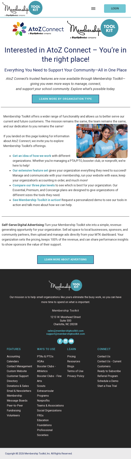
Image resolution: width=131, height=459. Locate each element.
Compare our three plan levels (34, 185)
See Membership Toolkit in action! (37, 200)
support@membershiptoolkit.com (65, 333)
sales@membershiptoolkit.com (66, 330)
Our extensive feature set (30, 170)
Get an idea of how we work (32, 156)
